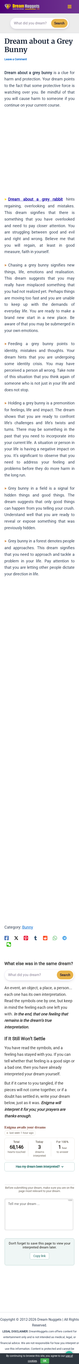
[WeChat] (9, 944)
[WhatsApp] (55, 937)
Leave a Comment (15, 59)
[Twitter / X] (16, 937)
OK (45, 1360)
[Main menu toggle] (69, 7)
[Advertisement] (39, 154)
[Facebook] (6, 937)
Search (59, 23)
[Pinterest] (26, 937)
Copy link (39, 1256)
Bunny (27, 927)
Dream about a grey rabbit (35, 199)
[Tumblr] (35, 937)
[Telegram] (64, 937)
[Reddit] (45, 937)
